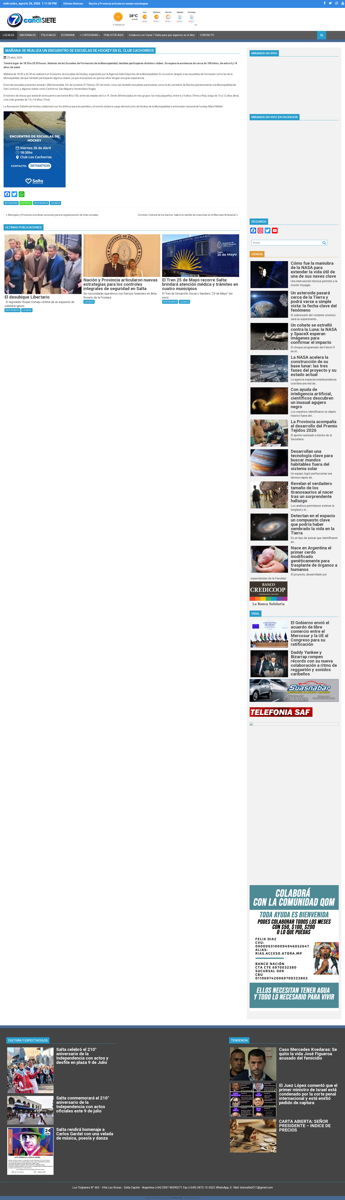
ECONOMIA (68, 35)
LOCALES (8, 35)
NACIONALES (28, 35)
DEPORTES (25, 203)
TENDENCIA (239, 1040)
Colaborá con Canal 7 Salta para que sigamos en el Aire (162, 35)
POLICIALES (48, 35)
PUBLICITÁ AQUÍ (113, 35)
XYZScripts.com (192, 1198)
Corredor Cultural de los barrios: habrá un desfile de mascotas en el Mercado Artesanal (187, 214)
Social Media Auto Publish (158, 1198)
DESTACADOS (41, 203)
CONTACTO (207, 35)
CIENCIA (257, 254)
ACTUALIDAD (11, 203)
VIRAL (255, 613)
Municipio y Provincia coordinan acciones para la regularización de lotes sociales (53, 214)
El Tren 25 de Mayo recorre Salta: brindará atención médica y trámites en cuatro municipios (118, 5)
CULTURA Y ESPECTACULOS (28, 1040)
